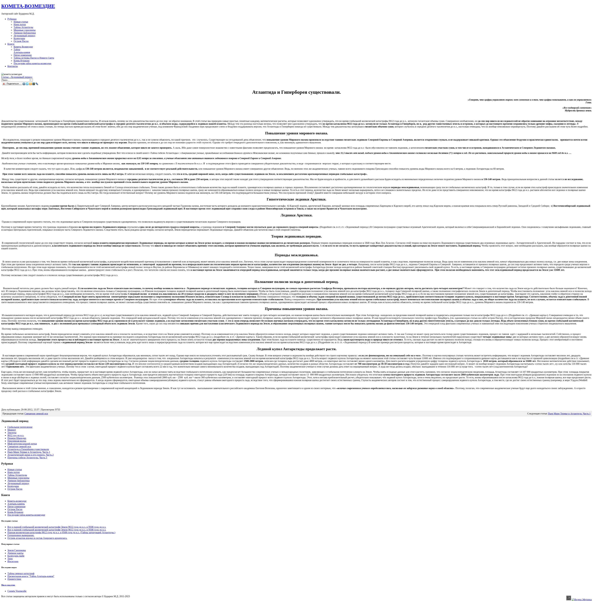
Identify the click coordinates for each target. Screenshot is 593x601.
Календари (19, 38)
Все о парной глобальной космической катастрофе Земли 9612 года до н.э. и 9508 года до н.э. (56, 527)
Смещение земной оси (36, 413)
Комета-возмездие (16, 501)
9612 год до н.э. (15, 435)
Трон (10, 558)
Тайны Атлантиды (23, 27)
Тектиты (11, 432)
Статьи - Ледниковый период (16, 77)
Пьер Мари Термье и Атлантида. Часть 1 (569, 413)
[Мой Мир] (33, 84)
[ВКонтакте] (24, 84)
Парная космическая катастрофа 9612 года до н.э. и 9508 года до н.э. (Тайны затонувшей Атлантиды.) (61, 532)
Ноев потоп (20, 24)
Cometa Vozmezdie (16, 591)
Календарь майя (15, 556)
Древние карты (15, 553)
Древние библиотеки (25, 33)
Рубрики (12, 19)
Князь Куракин (21, 60)
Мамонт (11, 429)
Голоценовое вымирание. (20, 535)
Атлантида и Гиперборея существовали (28, 449)
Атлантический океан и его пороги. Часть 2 (30, 454)
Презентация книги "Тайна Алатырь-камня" (30, 576)
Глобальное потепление (19, 427)
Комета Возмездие (23, 46)
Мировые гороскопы (25, 30)
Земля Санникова (16, 550)
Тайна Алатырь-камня (22, 51)
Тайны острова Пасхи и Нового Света (34, 58)
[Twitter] (27, 84)
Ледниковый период (24, 35)
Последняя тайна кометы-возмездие (32, 63)
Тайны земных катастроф (20, 573)
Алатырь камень (16, 503)
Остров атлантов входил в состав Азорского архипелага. (37, 538)
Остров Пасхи (21, 41)
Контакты (12, 66)
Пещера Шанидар (16, 438)
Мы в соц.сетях (8, 585)
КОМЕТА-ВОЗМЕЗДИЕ (28, 6)
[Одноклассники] (30, 84)
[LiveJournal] (37, 84)
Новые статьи (21, 21)
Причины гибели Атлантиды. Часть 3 (27, 457)
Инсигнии (12, 561)
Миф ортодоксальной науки (22, 443)
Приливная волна (16, 441)
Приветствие (14, 579)
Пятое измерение (23, 55)
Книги (10, 44)
